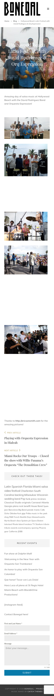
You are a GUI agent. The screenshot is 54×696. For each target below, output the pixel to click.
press (34, 498)
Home (6, 21)
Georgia (8, 506)
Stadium (39, 524)
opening (34, 528)
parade (30, 510)
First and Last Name (13, 624)
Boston (40, 520)
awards (14, 528)
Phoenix (42, 528)
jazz (6, 510)
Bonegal (29, 689)
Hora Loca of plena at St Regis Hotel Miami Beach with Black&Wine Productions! (23, 590)
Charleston (27, 490)
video (7, 490)
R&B (11, 517)
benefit (27, 506)
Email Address (10, 633)
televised (8, 524)
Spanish (17, 486)
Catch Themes (35, 691)
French (17, 517)
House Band (37, 506)
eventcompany (24, 528)
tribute (46, 524)
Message (8, 644)
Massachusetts (38, 517)
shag (6, 517)
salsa (44, 486)
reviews (41, 498)
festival (16, 490)
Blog (15, 21)
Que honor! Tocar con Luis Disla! (21, 579)
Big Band (22, 510)
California (13, 531)
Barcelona (13, 510)
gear (6, 531)
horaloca (28, 524)
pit (29, 520)
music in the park (39, 513)
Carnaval (36, 502)
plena (15, 506)
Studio (18, 502)
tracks (37, 510)
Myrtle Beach (10, 520)
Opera (34, 520)
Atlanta (45, 502)
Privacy (40, 689)
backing (19, 494)
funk (28, 498)
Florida (27, 486)
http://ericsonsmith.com (27, 420)
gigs (23, 513)
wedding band (12, 498)
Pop (23, 498)
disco (18, 520)
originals (26, 502)
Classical (9, 502)
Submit (27, 672)
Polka (28, 513)
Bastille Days (25, 517)
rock (21, 506)
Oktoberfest (15, 513)
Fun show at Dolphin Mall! (18, 553)
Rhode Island (18, 524)
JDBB (20, 531)
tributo (7, 528)
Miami (37, 486)
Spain (46, 506)
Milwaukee (30, 494)
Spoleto (24, 520)
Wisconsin (42, 494)
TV (33, 524)
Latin (7, 486)
